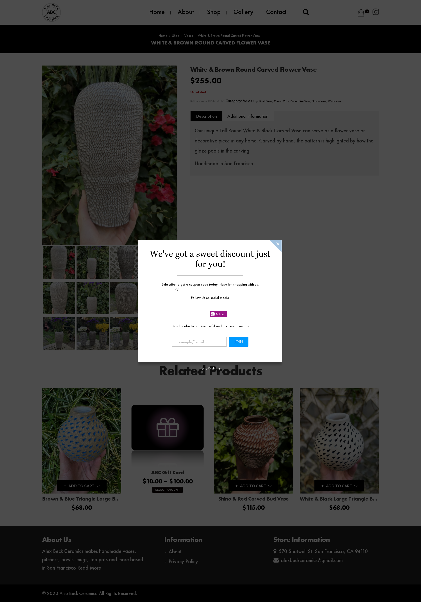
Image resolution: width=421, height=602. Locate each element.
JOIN (238, 342)
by (212, 368)
